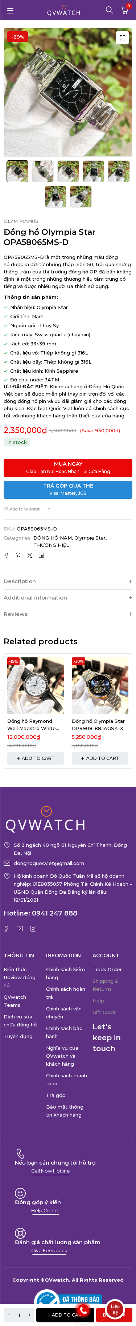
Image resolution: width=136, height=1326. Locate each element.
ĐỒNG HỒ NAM (52, 538)
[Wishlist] (22, 509)
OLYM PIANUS (21, 221)
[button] (122, 37)
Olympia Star (90, 538)
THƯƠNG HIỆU (51, 545)
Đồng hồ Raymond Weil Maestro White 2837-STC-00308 (31, 728)
